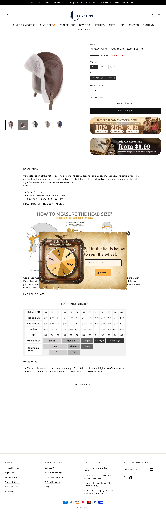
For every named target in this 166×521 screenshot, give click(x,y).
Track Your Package (53, 472)
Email (87, 257)
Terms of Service (12, 482)
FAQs (47, 487)
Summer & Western (24, 25)
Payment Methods (13, 472)
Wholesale (9, 491)
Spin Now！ (103, 272)
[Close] (128, 233)
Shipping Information (54, 477)
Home (93, 44)
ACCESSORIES (83, 30)
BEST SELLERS (67, 25)
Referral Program (52, 482)
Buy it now (125, 111)
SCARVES (133, 25)
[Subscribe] (151, 469)
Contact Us (50, 468)
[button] (96, 97)
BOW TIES (84, 25)
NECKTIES (99, 25)
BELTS (111, 25)
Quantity (96, 86)
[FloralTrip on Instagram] (125, 477)
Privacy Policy (11, 487)
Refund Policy (11, 477)
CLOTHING (148, 25)
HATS (122, 25)
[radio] (94, 67)
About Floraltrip (12, 468)
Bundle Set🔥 (47, 25)
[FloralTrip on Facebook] (130, 477)
